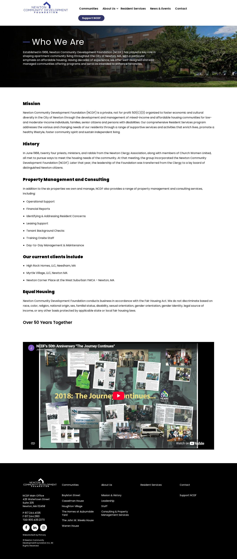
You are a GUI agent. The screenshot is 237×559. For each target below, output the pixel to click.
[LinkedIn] (34, 527)
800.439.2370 (36, 519)
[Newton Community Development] (46, 14)
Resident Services (133, 9)
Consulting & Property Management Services (115, 513)
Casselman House (73, 501)
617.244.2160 (32, 516)
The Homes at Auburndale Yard (78, 513)
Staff (104, 506)
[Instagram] (43, 527)
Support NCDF (91, 18)
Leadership (107, 501)
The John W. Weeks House (78, 520)
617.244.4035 (33, 513)
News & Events (160, 9)
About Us (109, 9)
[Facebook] (26, 527)
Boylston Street (71, 495)
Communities (88, 9)
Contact (181, 9)
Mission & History (111, 495)
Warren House (70, 526)
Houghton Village (72, 506)
